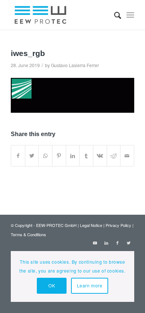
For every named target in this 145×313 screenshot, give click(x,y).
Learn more (90, 285)
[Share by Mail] (127, 155)
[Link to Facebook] (117, 242)
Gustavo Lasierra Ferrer (75, 65)
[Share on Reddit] (113, 155)
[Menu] (130, 15)
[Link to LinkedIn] (106, 242)
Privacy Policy (118, 225)
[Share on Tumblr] (86, 155)
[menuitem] (114, 15)
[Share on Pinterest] (59, 155)
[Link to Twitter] (128, 242)
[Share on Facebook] (18, 155)
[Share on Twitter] (32, 155)
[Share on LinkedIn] (73, 155)
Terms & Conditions (28, 234)
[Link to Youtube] (95, 242)
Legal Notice (91, 225)
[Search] (114, 15)
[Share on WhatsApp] (45, 155)
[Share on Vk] (100, 155)
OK (51, 285)
